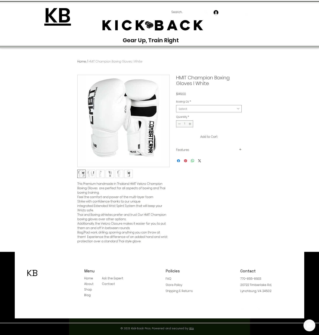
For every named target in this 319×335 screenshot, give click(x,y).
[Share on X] (199, 161)
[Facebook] (242, 308)
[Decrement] (179, 124)
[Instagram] (259, 308)
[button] (247, 13)
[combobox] (209, 108)
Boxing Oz (183, 101)
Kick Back (33, 281)
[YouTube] (267, 308)
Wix (191, 328)
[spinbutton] (184, 124)
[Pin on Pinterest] (185, 161)
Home (81, 61)
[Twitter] (250, 308)
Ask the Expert (112, 278)
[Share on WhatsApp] (192, 161)
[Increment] (190, 124)
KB (32, 273)
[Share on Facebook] (178, 161)
